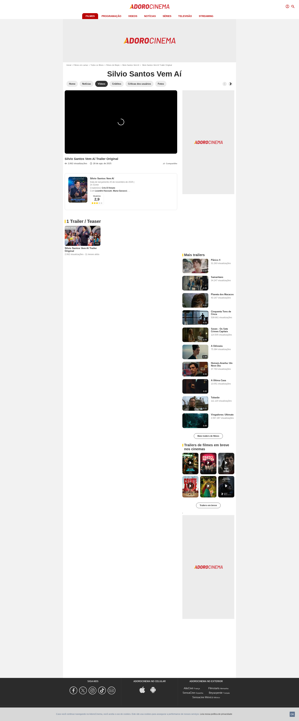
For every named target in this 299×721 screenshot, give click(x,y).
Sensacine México (202, 697)
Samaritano (217, 277)
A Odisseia (217, 346)
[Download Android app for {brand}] (155, 689)
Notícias (150, 16)
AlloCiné (188, 688)
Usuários (97, 196)
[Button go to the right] (230, 84)
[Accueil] (149, 6)
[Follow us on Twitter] (83, 690)
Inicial (68, 65)
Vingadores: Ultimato (222, 414)
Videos (132, 16)
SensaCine (189, 692)
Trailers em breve (208, 505)
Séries (167, 16)
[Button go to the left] (225, 84)
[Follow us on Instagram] (93, 690)
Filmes (90, 16)
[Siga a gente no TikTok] (102, 690)
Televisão (185, 16)
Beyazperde (216, 692)
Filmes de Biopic (113, 65)
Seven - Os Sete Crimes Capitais (219, 330)
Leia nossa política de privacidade (216, 714)
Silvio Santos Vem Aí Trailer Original (81, 249)
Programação (111, 16)
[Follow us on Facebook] (74, 690)
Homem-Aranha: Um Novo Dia (222, 364)
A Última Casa (218, 380)
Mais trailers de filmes (208, 436)
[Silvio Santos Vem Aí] (77, 190)
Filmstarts (214, 688)
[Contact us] (112, 690)
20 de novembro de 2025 (122, 182)
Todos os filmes (97, 65)
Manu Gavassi (120, 191)
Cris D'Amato (108, 188)
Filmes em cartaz (81, 65)
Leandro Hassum (103, 191)
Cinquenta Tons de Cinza (221, 312)
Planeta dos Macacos (222, 294)
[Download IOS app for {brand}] (144, 689)
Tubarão (215, 397)
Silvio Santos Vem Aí (130, 65)
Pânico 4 (215, 260)
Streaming (206, 16)
